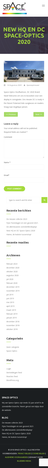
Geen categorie (12, 347)
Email (6, 175)
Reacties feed (12, 376)
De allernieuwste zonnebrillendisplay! (21, 227)
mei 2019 (10, 302)
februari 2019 (11, 314)
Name (7, 162)
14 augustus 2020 (14, 85)
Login (8, 368)
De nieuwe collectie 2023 (16, 219)
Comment (8, 137)
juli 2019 (9, 294)
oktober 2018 (12, 329)
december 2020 (12, 267)
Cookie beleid (38, 453)
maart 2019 (11, 310)
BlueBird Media (24, 461)
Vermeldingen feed (14, 372)
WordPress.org (12, 380)
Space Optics (11, 351)
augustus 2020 (12, 275)
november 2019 (12, 291)
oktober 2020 (12, 271)
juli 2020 (9, 279)
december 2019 (12, 287)
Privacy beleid (24, 453)
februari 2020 (11, 283)
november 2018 (12, 325)
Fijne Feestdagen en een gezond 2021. (22, 223)
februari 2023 (11, 264)
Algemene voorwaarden (16, 457)
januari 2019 (11, 317)
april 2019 (10, 306)
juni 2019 (10, 298)
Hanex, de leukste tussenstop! (18, 234)
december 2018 (12, 321)
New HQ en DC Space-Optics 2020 (20, 230)
